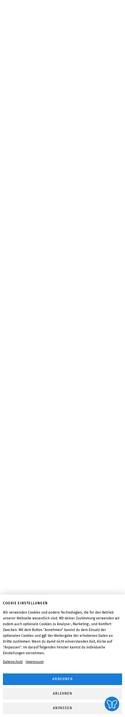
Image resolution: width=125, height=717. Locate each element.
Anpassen (62, 708)
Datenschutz (13, 662)
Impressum (35, 662)
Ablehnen (62, 693)
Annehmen (62, 679)
